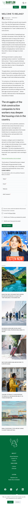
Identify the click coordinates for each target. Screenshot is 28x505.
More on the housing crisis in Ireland (11, 158)
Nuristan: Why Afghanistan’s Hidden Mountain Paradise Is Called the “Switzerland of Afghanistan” (13, 296)
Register (16, 7)
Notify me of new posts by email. (12, 221)
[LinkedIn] (23, 489)
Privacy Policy (12, 213)
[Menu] (25, 3)
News (11, 19)
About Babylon (14, 456)
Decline (17, 502)
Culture (14, 466)
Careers (14, 460)
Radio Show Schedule (14, 479)
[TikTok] (17, 489)
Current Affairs (6, 19)
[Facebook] (5, 489)
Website (5, 189)
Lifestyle (14, 468)
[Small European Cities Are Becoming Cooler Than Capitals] (14, 413)
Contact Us (14, 458)
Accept (10, 502)
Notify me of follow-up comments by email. (15, 217)
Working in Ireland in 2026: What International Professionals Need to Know (13, 330)
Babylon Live (13, 477)
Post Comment (7, 225)
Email (4, 184)
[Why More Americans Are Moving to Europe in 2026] (14, 347)
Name (5, 179)
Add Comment (7, 194)
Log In (23, 7)
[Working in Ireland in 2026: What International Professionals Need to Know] (14, 313)
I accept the (9, 213)
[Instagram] (11, 489)
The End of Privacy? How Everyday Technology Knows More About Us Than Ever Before (12, 396)
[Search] (23, 3)
